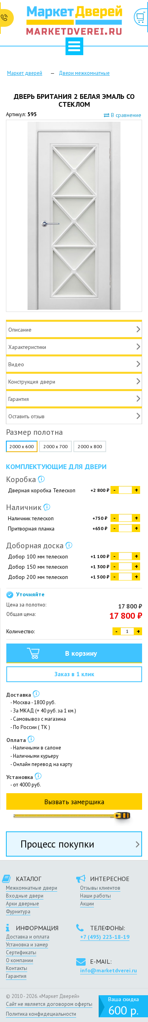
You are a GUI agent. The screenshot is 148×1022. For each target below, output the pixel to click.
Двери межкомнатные (84, 73)
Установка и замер (27, 944)
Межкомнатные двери (31, 888)
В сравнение (125, 115)
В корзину (81, 653)
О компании (19, 960)
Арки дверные (22, 903)
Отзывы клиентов (100, 888)
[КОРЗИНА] (141, 17)
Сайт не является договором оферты (49, 1004)
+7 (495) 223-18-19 (104, 936)
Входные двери (24, 895)
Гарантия (16, 976)
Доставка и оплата (27, 936)
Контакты (16, 968)
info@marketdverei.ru (108, 970)
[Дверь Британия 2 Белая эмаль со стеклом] (74, 216)
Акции (87, 903)
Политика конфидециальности (41, 1014)
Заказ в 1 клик (74, 674)
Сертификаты (21, 952)
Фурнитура (18, 911)
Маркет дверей (24, 73)
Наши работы (95, 895)
